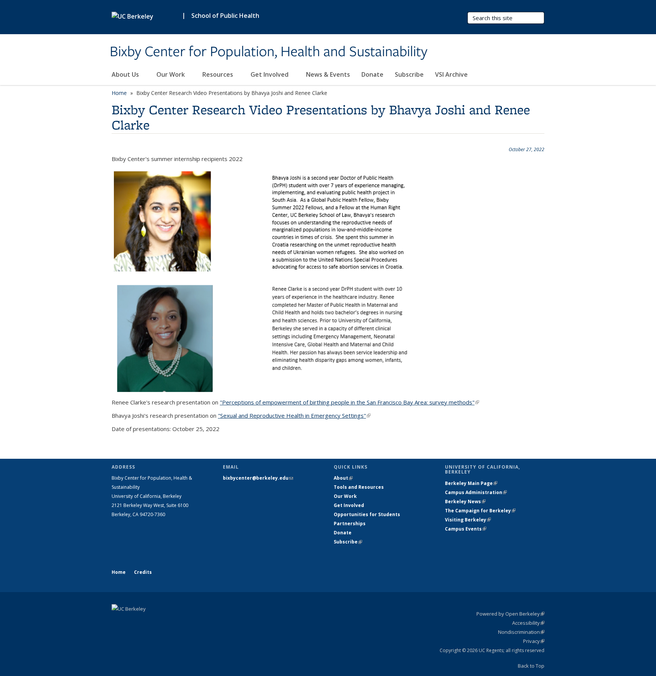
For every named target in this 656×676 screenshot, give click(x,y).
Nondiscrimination (521, 632)
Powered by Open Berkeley (510, 613)
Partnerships (350, 523)
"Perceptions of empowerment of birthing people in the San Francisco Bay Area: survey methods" (349, 402)
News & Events (328, 74)
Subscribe (409, 74)
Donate (372, 74)
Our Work (171, 74)
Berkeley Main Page (471, 483)
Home (119, 92)
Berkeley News (465, 501)
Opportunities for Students (367, 514)
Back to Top (531, 665)
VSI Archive (451, 74)
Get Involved (270, 74)
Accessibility (528, 622)
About (343, 478)
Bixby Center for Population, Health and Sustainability (268, 52)
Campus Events (465, 529)
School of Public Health (225, 15)
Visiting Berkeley (468, 519)
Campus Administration (476, 492)
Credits (143, 572)
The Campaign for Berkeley (480, 510)
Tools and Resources (359, 487)
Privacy (533, 641)
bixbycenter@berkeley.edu (258, 478)
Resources (218, 74)
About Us (126, 74)
